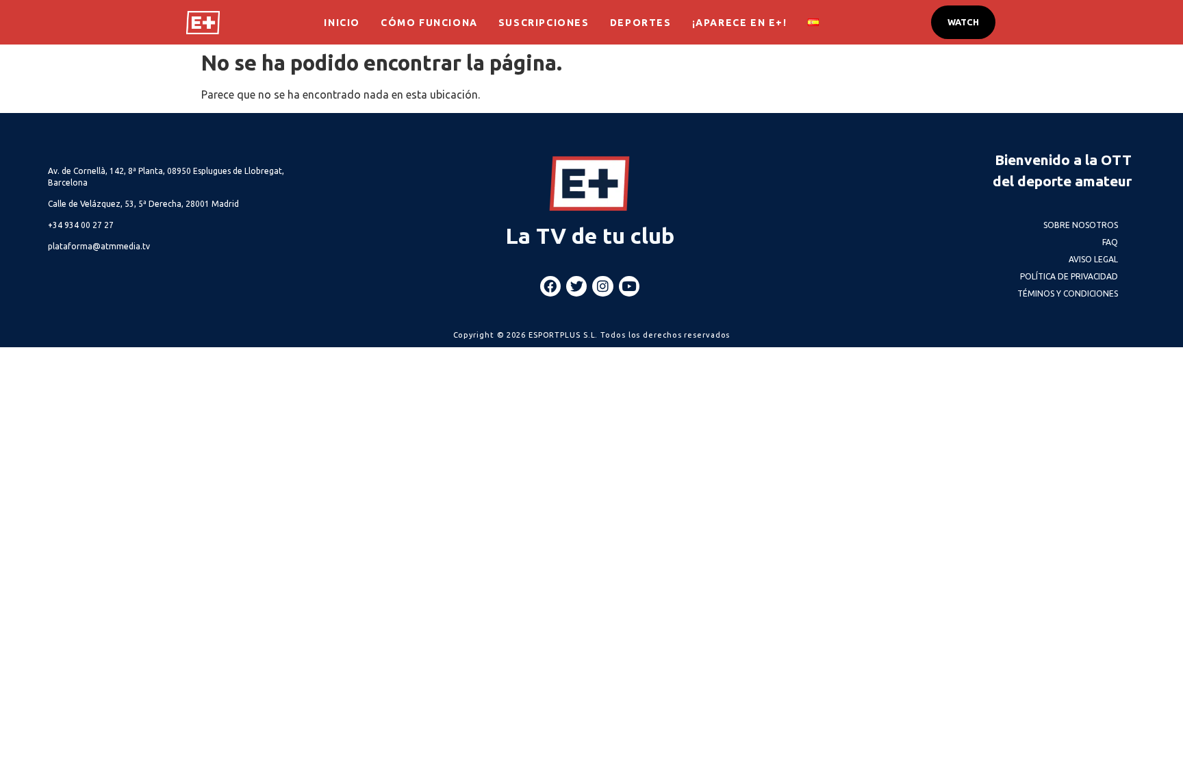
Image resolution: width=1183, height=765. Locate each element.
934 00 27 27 (81, 225)
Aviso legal (1093, 259)
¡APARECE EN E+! (739, 22)
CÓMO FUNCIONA (429, 22)
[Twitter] (576, 286)
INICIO (342, 22)
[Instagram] (602, 286)
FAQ (1110, 242)
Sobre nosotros (1080, 225)
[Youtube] (629, 286)
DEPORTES (641, 22)
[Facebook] (550, 286)
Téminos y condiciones (1067, 293)
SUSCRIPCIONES (543, 22)
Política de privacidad (1069, 276)
